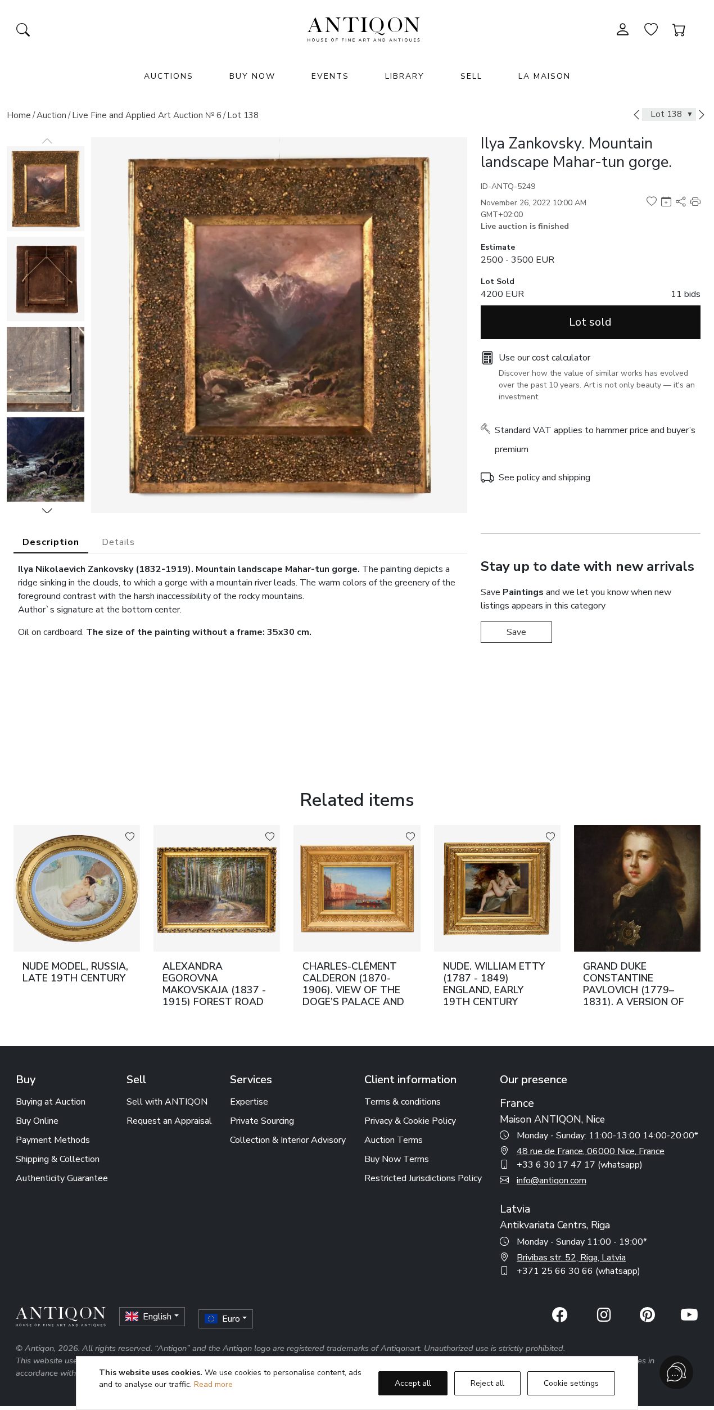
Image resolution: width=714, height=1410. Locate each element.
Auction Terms (393, 1140)
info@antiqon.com (551, 1180)
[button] (47, 510)
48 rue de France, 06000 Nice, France (591, 1151)
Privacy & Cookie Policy (410, 1121)
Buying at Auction (50, 1102)
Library (404, 76)
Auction (51, 115)
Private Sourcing (262, 1121)
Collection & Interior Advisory (288, 1140)
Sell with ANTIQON (166, 1102)
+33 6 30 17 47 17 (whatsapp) (580, 1165)
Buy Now (252, 76)
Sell (471, 76)
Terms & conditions (402, 1102)
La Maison (544, 76)
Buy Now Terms (396, 1159)
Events (330, 76)
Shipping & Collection (58, 1159)
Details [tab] (118, 542)
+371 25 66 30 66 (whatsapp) (578, 1271)
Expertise (249, 1102)
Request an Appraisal (169, 1121)
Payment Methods (53, 1140)
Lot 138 (243, 115)
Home (19, 115)
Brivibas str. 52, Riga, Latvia (571, 1257)
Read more (213, 1384)
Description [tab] (50, 542)
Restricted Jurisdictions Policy (423, 1178)
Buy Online (37, 1121)
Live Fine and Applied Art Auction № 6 (147, 115)
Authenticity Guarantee (62, 1178)
